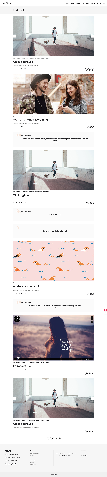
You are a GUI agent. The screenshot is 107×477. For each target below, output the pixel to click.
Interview (42, 58)
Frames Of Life (22, 366)
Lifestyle (28, 228)
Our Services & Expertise (35, 457)
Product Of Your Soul (26, 286)
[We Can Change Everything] (53, 94)
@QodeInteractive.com (66, 455)
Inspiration (36, 58)
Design (31, 58)
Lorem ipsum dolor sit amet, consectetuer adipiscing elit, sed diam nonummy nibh (55, 139)
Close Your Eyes (23, 62)
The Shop (32, 455)
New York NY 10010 (9, 456)
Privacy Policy (33, 464)
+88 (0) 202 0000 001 (12, 460)
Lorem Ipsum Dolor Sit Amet (55, 231)
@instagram (84, 455)
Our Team (32, 462)
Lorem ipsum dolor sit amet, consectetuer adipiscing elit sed (55, 305)
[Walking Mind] (53, 170)
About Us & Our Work (34, 453)
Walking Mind (22, 195)
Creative (25, 58)
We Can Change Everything (30, 119)
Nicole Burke (17, 68)
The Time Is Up (55, 214)
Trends (47, 58)
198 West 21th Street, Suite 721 (11, 454)
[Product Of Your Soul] (53, 261)
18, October (17, 58)
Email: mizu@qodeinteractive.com (12, 457)
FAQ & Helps (33, 460)
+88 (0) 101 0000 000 (13, 459)
